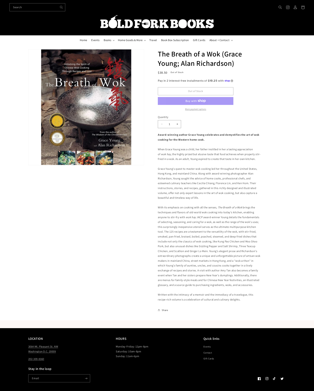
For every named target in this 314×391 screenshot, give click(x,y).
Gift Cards (208, 358)
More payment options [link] (195, 109)
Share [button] (165, 309)
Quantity (163, 117)
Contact (207, 352)
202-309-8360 (36, 359)
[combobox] (37, 7)
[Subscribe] (86, 378)
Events (207, 346)
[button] (280, 7)
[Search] (61, 7)
